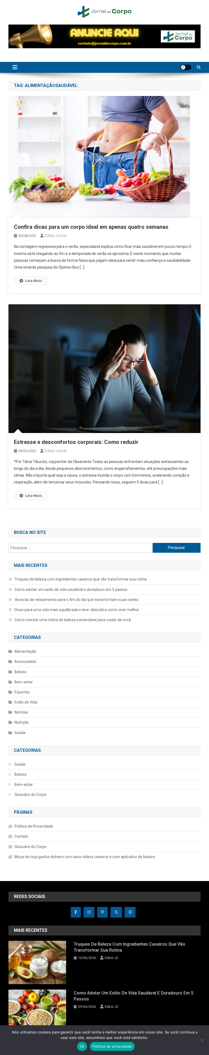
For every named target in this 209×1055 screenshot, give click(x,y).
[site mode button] (185, 67)
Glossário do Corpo (30, 794)
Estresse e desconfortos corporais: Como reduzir (76, 442)
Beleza (20, 672)
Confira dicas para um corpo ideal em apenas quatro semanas (91, 227)
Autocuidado (25, 661)
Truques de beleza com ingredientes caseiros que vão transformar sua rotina (80, 579)
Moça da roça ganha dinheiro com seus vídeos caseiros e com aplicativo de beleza (84, 857)
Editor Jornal (56, 235)
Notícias (21, 712)
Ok (82, 1046)
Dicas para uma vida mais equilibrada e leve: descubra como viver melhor (76, 610)
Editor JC (111, 958)
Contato (21, 836)
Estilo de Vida (25, 702)
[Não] (202, 1040)
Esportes (22, 692)
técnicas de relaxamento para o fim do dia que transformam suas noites (76, 599)
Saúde (20, 733)
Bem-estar (23, 682)
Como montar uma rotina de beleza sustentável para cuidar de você (72, 620)
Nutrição (21, 722)
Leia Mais (33, 281)
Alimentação (25, 651)
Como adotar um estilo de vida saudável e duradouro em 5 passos (70, 589)
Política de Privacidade (33, 826)
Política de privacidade (112, 1046)
